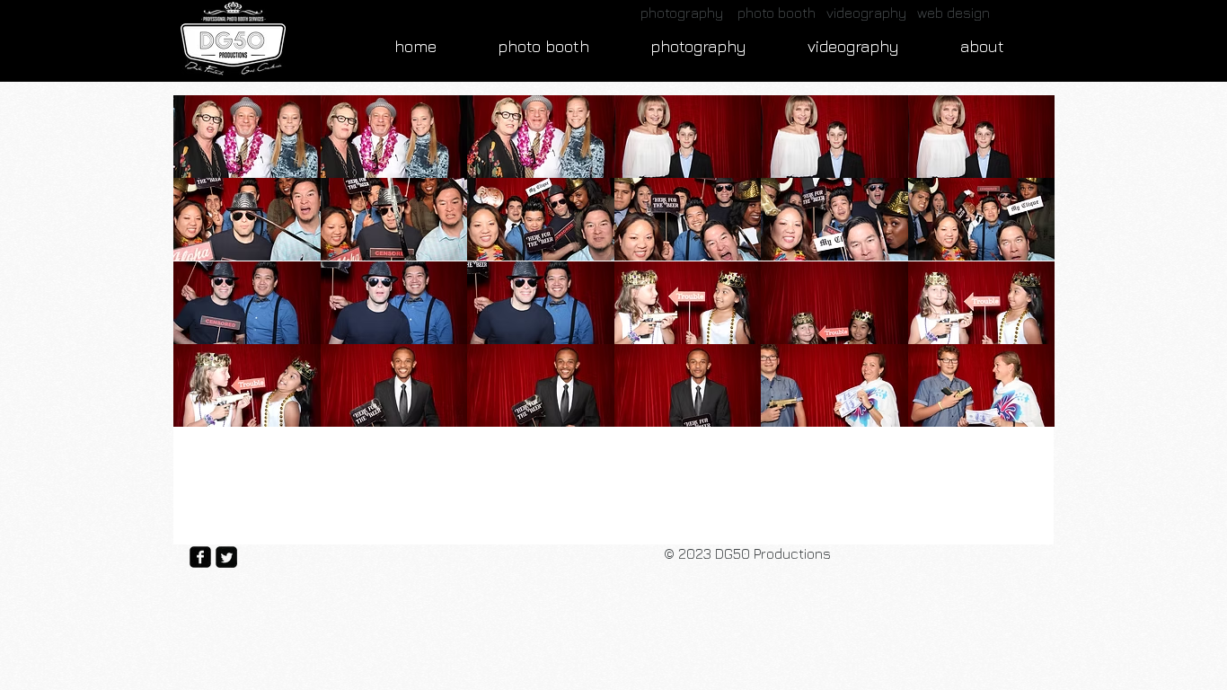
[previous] (206, 271)
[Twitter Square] (226, 557)
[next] (1022, 271)
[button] (247, 136)
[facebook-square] (200, 557)
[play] (1016, 411)
